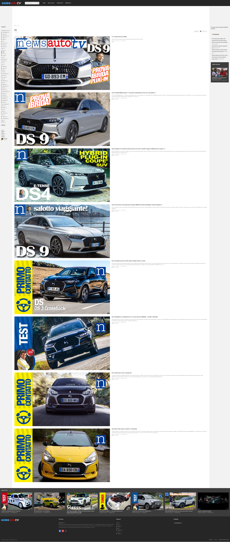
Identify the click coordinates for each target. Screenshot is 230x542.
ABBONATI (226, 27)
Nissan (4, 89)
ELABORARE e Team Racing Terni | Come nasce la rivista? (219, 78)
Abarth (4, 34)
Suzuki (4, 113)
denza (2, 48)
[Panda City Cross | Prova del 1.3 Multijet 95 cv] (147, 501)
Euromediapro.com (178, 522)
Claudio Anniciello (3, 131)
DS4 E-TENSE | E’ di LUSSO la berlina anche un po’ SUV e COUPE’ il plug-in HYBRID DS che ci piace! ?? (138, 148)
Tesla (2, 114)
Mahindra (4, 80)
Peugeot (4, 96)
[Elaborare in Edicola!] (217, 27)
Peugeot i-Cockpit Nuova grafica (204, 511)
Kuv (119, 531)
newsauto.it (216, 34)
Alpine (4, 37)
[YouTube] (63, 531)
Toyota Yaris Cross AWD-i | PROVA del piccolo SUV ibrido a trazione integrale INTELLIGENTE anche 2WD (80, 512)
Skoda (4, 107)
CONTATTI (211, 539)
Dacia (3, 46)
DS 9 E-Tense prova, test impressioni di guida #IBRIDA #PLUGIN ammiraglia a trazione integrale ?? (137, 204)
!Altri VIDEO (5, 32)
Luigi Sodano (3, 136)
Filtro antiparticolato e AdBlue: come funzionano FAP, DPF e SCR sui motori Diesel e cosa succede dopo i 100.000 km (220, 40)
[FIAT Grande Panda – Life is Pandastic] (49, 501)
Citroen (4, 43)
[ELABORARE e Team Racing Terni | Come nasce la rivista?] (219, 72)
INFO (216, 539)
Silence (2, 105)
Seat (3, 102)
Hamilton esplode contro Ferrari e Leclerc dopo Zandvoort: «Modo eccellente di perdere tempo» (220, 57)
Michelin (3, 87)
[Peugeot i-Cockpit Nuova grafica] (213, 501)
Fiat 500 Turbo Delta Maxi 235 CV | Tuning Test (10, 511)
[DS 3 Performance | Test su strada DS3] (62, 399)
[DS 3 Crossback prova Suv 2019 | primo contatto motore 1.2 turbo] (62, 287)
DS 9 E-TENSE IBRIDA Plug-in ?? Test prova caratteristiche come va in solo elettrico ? (134, 92)
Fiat (3, 53)
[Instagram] (66, 531)
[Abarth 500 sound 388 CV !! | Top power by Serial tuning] (115, 501)
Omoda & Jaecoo (4, 91)
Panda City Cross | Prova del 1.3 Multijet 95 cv (141, 511)
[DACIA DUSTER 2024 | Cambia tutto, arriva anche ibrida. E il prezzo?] (180, 501)
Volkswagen (5, 118)
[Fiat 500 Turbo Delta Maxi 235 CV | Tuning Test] (16, 501)
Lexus (3, 77)
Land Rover (5, 73)
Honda (4, 59)
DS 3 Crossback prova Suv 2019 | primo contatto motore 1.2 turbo (128, 260)
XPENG (2, 122)
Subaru (2, 111)
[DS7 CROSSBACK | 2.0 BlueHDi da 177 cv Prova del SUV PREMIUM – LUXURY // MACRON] (62, 343)
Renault (4, 100)
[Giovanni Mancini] (2, 139)
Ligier (2, 78)
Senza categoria (4, 104)
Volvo (2, 120)
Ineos (2, 62)
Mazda (4, 84)
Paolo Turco (3, 133)
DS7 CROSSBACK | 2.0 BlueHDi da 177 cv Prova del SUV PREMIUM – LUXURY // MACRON (135, 317)
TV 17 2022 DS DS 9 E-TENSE (119, 36)
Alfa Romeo (5, 35)
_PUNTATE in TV (4, 30)
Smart (2, 109)
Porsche (4, 98)
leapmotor (3, 75)
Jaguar (4, 66)
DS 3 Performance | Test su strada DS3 (122, 372)
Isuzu (2, 64)
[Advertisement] (115, 15)
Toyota (4, 116)
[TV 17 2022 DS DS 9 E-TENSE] (62, 63)
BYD (2, 41)
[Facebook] (60, 531)
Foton (2, 57)
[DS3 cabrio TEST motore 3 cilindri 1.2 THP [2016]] (62, 455)
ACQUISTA (213, 28)
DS (3, 52)
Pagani (4, 95)
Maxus (2, 82)
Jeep (3, 68)
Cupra (3, 44)
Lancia (2, 71)
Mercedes (4, 86)
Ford (3, 55)
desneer (3, 50)
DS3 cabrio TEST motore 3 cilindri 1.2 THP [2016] (124, 429)
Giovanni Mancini (6, 138)
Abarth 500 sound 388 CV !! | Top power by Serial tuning (111, 511)
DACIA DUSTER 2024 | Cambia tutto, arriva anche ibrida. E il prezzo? (179, 511)
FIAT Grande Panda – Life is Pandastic (42, 511)
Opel (3, 93)
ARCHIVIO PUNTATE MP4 (224, 539)
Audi (3, 39)
